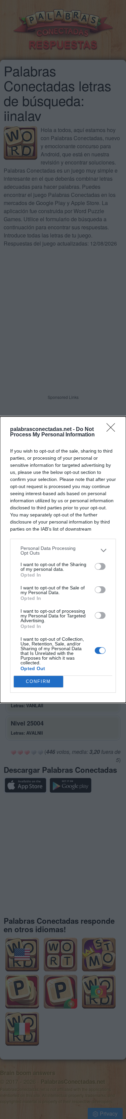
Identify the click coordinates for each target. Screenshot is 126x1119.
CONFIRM (38, 681)
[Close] (113, 429)
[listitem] (63, 550)
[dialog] (63, 559)
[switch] (100, 566)
